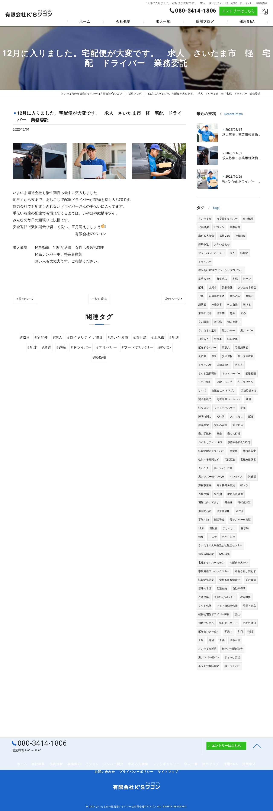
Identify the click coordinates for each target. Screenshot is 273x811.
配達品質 (222, 588)
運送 (214, 356)
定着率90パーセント (229, 399)
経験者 (202, 304)
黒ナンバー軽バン (208, 657)
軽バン (247, 278)
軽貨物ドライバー (227, 218)
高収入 (226, 347)
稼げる (247, 304)
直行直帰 (250, 579)
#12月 (25, 337)
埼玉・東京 (249, 605)
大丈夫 (239, 364)
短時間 (221, 416)
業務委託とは (248, 390)
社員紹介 (240, 235)
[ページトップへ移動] (257, 746)
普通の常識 (204, 588)
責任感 (228, 502)
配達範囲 (250, 373)
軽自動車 (232, 339)
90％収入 (237, 425)
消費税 (252, 476)
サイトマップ (168, 771)
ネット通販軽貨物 (208, 665)
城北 (250, 631)
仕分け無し (204, 382)
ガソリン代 (228, 536)
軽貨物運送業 (206, 579)
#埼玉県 (140, 337)
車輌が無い (223, 364)
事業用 (234, 450)
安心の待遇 (233, 433)
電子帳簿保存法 (226, 485)
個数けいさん (206, 622)
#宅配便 (41, 337)
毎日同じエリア (228, 622)
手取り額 (203, 519)
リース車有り (245, 356)
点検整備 (203, 493)
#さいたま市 (117, 337)
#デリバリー (106, 347)
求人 (232, 253)
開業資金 (219, 519)
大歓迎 (202, 356)
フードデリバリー (224, 407)
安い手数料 (204, 433)
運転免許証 (244, 502)
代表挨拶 (203, 227)
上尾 (200, 640)
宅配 (235, 278)
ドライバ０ (204, 364)
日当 (219, 433)
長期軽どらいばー (224, 597)
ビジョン (219, 227)
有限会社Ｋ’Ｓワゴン (223, 390)
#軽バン (164, 347)
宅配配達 (230, 459)
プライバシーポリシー (211, 253)
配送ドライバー (207, 347)
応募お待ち (204, 278)
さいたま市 (204, 218)
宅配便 (213, 528)
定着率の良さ (217, 296)
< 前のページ (25, 299)
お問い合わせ (222, 244)
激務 (200, 536)
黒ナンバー (228, 330)
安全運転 (227, 356)
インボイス (236, 476)
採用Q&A (224, 235)
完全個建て (204, 399)
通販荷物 (235, 640)
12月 (201, 528)
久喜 (222, 640)
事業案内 (235, 227)
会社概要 (248, 218)
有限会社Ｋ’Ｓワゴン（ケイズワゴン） (220, 270)
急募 (232, 313)
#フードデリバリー (137, 347)
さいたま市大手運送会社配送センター (220, 545)
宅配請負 (224, 554)
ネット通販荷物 (207, 373)
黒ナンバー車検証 (240, 519)
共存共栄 (203, 425)
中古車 (218, 339)
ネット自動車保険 (227, 605)
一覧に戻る (99, 299)
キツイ (240, 511)
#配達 (32, 347)
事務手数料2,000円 (239, 442)
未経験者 (217, 304)
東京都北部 (204, 313)
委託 (242, 407)
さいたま (203, 468)
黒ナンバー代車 (223, 468)
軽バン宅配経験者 (232, 648)
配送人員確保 (235, 493)
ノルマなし (236, 416)
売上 (237, 614)
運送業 (221, 313)
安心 (243, 313)
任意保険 (203, 597)
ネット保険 (204, 605)
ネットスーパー (231, 373)
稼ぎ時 (245, 528)
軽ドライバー (232, 665)
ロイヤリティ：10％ (210, 442)
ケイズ (202, 390)
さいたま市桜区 (247, 287)
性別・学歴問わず (208, 459)
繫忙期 (218, 493)
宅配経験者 (241, 347)
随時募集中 (249, 450)
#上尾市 (158, 337)
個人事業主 (233, 321)
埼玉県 (218, 321)
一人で (213, 536)
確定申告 (245, 597)
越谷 (211, 640)
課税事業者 (204, 485)
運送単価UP (223, 511)
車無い (250, 296)
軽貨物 (244, 253)
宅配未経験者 (248, 459)
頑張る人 (203, 339)
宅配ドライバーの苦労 (211, 562)
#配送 (174, 337)
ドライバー (204, 261)
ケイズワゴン (245, 382)
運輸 (248, 399)
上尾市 (213, 287)
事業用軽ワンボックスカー (213, 571)
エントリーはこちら (238, 11)
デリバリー (229, 528)
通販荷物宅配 (206, 554)
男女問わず (204, 511)
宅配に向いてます (208, 502)
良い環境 (203, 321)
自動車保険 (238, 588)
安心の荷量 (220, 425)
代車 (200, 296)
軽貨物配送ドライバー (211, 450)
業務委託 (227, 287)
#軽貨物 (99, 357)
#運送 (47, 347)
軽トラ (244, 485)
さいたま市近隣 (207, 648)
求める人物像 (206, 235)
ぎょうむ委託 (232, 657)
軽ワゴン (203, 407)
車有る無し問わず (245, 571)
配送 (250, 416)
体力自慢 (232, 304)
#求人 (57, 337)
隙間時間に (204, 416)
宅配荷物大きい (239, 562)
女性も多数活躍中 (229, 579)
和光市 (228, 631)
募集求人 (222, 278)
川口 (240, 631)
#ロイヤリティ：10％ (85, 337)
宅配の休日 (249, 622)
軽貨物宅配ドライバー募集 (213, 614)
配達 (200, 287)
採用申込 (203, 244)
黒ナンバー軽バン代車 (211, 476)
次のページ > (174, 299)
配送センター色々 (208, 631)
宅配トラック (224, 382)
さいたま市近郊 (207, 330)
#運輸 (61, 347)
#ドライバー (81, 347)
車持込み (235, 296)
